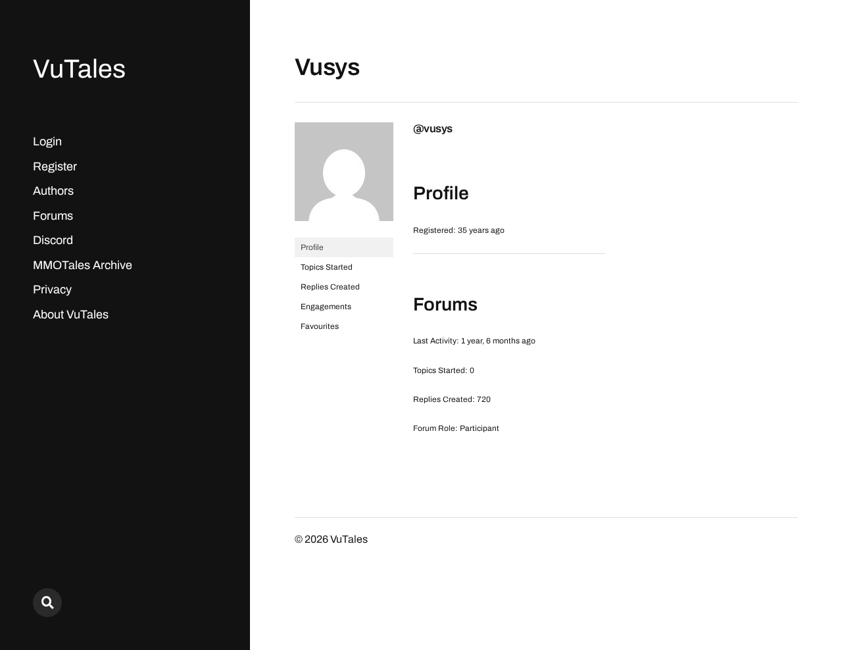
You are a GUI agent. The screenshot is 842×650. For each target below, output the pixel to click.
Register (55, 166)
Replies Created (330, 286)
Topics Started (327, 267)
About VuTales (71, 314)
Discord (53, 240)
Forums (53, 215)
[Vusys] (344, 231)
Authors (53, 190)
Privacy (52, 289)
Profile (312, 247)
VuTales (79, 69)
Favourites (320, 326)
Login (47, 141)
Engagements (326, 306)
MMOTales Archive (82, 265)
